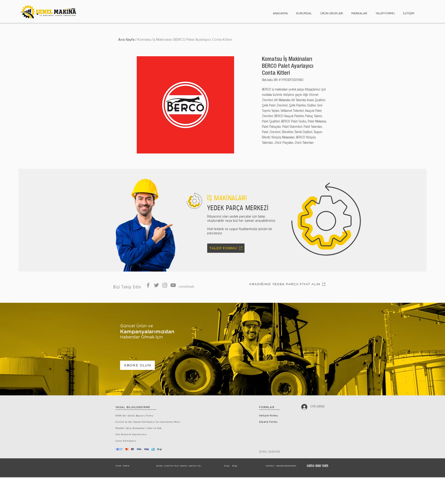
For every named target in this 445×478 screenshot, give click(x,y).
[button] (304, 11)
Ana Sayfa (126, 39)
